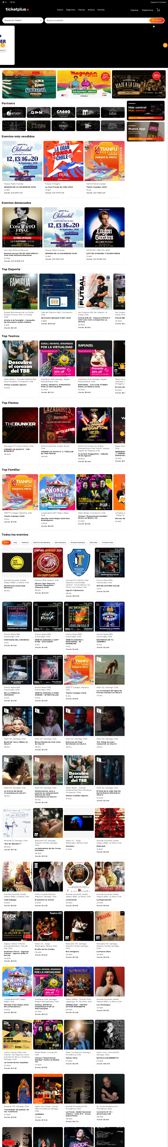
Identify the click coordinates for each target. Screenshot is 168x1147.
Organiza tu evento (158, 2)
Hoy (15, 543)
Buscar (158, 20)
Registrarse (147, 10)
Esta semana (60, 543)
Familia (101, 10)
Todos (6, 543)
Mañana (25, 543)
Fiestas (81, 10)
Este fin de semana (41, 543)
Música (91, 10)
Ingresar (135, 10)
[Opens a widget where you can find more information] (8, 1143)
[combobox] (105, 20)
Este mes (93, 543)
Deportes (70, 10)
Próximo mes (107, 543)
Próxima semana (78, 543)
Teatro (60, 10)
